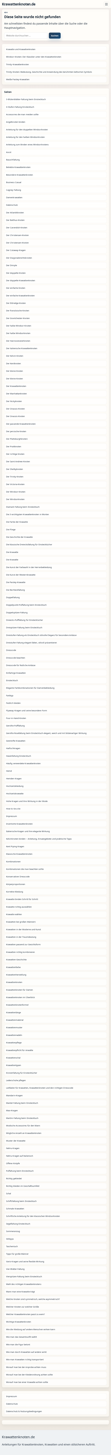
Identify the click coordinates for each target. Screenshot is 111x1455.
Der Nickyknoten (14, 401)
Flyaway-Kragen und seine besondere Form (26, 710)
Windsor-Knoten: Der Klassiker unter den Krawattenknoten (33, 56)
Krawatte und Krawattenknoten (20, 49)
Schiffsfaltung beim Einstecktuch (21, 1201)
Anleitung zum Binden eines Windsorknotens (27, 144)
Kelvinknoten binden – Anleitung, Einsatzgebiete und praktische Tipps (39, 838)
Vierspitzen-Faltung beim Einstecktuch (24, 1276)
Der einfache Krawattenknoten (20, 295)
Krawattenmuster (14, 1027)
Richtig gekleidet (14, 1178)
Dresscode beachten (15, 657)
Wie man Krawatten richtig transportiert (25, 1359)
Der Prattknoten (13, 446)
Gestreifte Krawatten (15, 740)
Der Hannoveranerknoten (18, 340)
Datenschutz (12, 205)
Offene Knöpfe (13, 1163)
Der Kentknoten (13, 363)
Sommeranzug (13, 1231)
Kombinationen (13, 861)
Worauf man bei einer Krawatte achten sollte (27, 1382)
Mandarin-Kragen (14, 1095)
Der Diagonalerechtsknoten (19, 257)
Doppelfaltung (13, 597)
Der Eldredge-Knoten (16, 303)
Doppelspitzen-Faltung (16, 612)
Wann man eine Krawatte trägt (20, 1291)
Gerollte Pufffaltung (15, 725)
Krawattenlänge (13, 1012)
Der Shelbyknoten (14, 469)
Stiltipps (10, 1238)
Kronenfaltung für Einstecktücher (21, 1072)
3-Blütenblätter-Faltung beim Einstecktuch (26, 99)
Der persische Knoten (16, 431)
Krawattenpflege (14, 1042)
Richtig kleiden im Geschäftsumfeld (22, 1186)
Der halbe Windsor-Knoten (18, 325)
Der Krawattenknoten (16, 386)
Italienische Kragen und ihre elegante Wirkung (28, 831)
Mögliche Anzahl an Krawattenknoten (23, 1133)
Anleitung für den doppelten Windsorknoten (27, 129)
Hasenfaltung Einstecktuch (18, 755)
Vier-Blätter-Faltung (15, 1269)
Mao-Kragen (12, 1110)
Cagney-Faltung (13, 190)
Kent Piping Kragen (15, 846)
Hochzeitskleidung (14, 786)
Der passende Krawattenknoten (21, 423)
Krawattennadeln (14, 1035)
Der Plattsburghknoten (17, 438)
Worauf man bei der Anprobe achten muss (26, 1367)
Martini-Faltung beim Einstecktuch (22, 1118)
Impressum (11, 816)
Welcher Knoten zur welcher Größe (22, 1306)
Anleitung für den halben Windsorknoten (25, 137)
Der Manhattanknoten (16, 393)
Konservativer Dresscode (18, 876)
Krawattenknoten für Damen (19, 989)
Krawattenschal (13, 1057)
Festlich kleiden (13, 703)
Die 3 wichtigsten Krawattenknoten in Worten (27, 514)
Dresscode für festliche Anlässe (20, 665)
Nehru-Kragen (12, 1148)
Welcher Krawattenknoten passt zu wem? (25, 1314)
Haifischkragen (13, 748)
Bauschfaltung (13, 159)
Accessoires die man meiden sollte (22, 114)
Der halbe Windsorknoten (18, 333)
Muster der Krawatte (15, 1140)
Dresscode (11, 650)
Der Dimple (11, 265)
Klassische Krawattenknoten (19, 853)
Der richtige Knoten (15, 454)
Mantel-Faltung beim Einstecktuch (22, 1103)
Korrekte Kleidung (14, 891)
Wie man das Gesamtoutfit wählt (21, 1336)
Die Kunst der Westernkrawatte (20, 574)
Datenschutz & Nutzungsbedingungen (24, 1411)
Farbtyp (9, 695)
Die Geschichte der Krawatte (19, 537)
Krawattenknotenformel (17, 1004)
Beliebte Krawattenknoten (18, 167)
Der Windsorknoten (15, 499)
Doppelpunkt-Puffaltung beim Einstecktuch (26, 604)
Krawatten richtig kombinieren (20, 952)
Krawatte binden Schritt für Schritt (22, 899)
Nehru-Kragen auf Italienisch (19, 1155)
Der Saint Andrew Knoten (18, 461)
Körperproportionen (15, 884)
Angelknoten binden (15, 122)
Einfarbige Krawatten (16, 672)
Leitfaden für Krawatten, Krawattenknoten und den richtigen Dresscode (39, 1087)
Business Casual (13, 182)
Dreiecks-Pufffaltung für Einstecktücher (24, 620)
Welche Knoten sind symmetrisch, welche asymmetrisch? (33, 1299)
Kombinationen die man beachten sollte (25, 869)
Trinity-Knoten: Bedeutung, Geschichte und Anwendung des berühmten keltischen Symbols (49, 71)
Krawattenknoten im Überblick (20, 997)
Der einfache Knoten (15, 288)
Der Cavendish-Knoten (16, 227)
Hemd (9, 770)
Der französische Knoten (17, 310)
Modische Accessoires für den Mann (23, 1125)
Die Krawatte (12, 552)
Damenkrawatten (14, 197)
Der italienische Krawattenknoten (21, 348)
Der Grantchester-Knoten (18, 318)
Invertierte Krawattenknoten (19, 823)
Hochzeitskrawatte (14, 793)
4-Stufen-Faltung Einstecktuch (20, 107)
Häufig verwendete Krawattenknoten (23, 763)
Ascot (8, 152)
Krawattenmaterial (14, 1020)
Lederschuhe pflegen (16, 1080)
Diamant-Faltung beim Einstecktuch (23, 506)
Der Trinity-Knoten (14, 476)
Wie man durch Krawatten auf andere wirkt (26, 1352)
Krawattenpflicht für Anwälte (19, 1050)
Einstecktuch (12, 680)
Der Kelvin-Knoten (14, 355)
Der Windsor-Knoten (15, 491)
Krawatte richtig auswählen (19, 906)
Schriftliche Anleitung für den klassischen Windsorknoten (33, 1216)
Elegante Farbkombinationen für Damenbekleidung (30, 687)
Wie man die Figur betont (18, 1344)
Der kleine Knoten (14, 371)
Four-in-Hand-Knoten (16, 718)
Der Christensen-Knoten (17, 235)
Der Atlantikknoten (15, 212)
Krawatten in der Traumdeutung (21, 937)
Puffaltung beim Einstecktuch (20, 1170)
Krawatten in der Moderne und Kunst (23, 929)
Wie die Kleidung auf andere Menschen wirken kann (30, 1329)
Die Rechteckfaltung (15, 589)
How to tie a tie (13, 808)
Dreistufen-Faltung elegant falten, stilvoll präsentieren (31, 642)
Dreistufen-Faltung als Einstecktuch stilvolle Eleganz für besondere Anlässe (41, 635)
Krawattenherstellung (16, 974)
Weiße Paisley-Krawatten (17, 79)
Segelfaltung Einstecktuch (18, 1223)
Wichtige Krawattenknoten (18, 1321)
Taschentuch (12, 1246)
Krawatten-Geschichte (16, 959)
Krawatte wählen (14, 914)
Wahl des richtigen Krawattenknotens (23, 1284)
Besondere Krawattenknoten (19, 174)
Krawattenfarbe (13, 967)
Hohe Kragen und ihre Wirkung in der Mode (27, 801)
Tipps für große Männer (17, 1253)
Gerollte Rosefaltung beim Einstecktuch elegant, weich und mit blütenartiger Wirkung (46, 733)
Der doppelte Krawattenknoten (20, 280)
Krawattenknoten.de (18, 4)
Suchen (54, 35)
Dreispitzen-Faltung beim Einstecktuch (24, 627)
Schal (8, 1193)
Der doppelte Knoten (16, 273)
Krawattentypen (13, 1065)
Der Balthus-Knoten (15, 220)
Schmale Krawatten (15, 1208)
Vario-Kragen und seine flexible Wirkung (25, 1261)
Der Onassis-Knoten (15, 408)
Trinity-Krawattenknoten (17, 64)
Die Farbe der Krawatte (17, 521)
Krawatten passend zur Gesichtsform (23, 944)
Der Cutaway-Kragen (16, 250)
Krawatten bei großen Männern (21, 921)
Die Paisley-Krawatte (15, 582)
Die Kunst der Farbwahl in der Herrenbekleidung (29, 567)
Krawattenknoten (14, 982)
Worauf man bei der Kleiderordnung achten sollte (29, 1374)
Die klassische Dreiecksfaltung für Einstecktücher (29, 544)
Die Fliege (10, 529)
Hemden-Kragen (14, 778)
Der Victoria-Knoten (15, 484)
